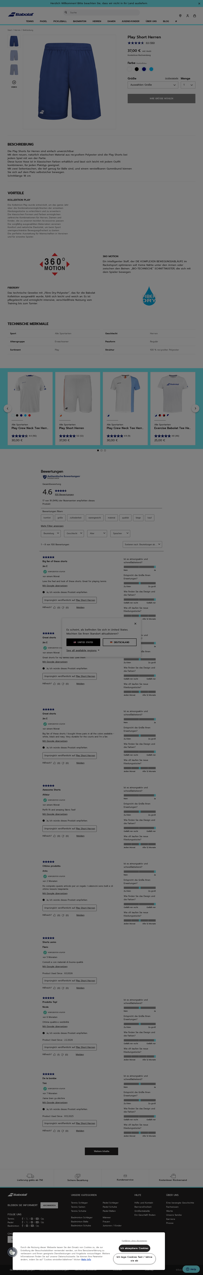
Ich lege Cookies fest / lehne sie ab (134, 1258)
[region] (89, 1251)
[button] (12, 1252)
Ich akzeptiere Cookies (134, 1248)
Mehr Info (86, 1259)
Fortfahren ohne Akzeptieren (134, 1241)
